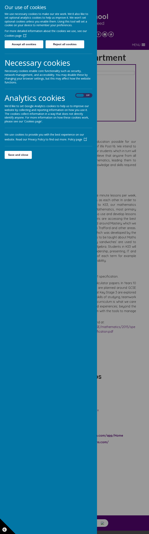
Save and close (18, 154)
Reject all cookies (65, 44)
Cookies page (13, 35)
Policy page (75, 139)
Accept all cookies (24, 44)
